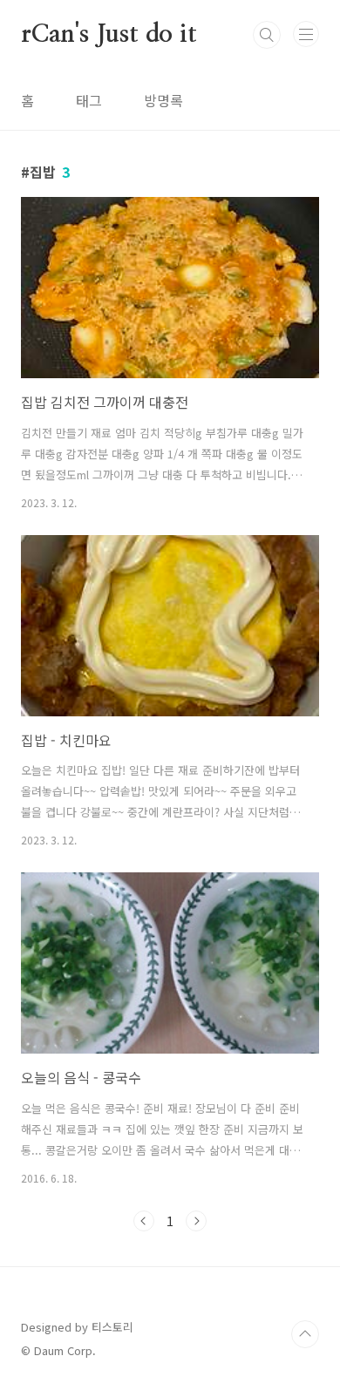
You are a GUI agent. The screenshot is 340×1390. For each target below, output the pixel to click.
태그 (89, 100)
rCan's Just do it (109, 35)
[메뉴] (306, 34)
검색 (267, 35)
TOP (305, 1334)
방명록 (163, 100)
